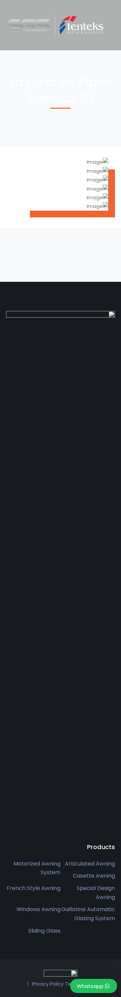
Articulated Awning (90, 864)
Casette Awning (94, 876)
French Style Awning (34, 888)
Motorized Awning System (37, 868)
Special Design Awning (96, 892)
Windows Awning (38, 909)
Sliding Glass (44, 931)
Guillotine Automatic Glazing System (88, 913)
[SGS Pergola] (56, 24)
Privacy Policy (48, 984)
